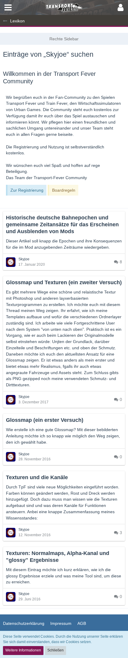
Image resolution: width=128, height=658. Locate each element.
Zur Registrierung (26, 190)
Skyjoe (23, 259)
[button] (8, 7)
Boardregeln (63, 190)
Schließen (55, 650)
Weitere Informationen (23, 650)
